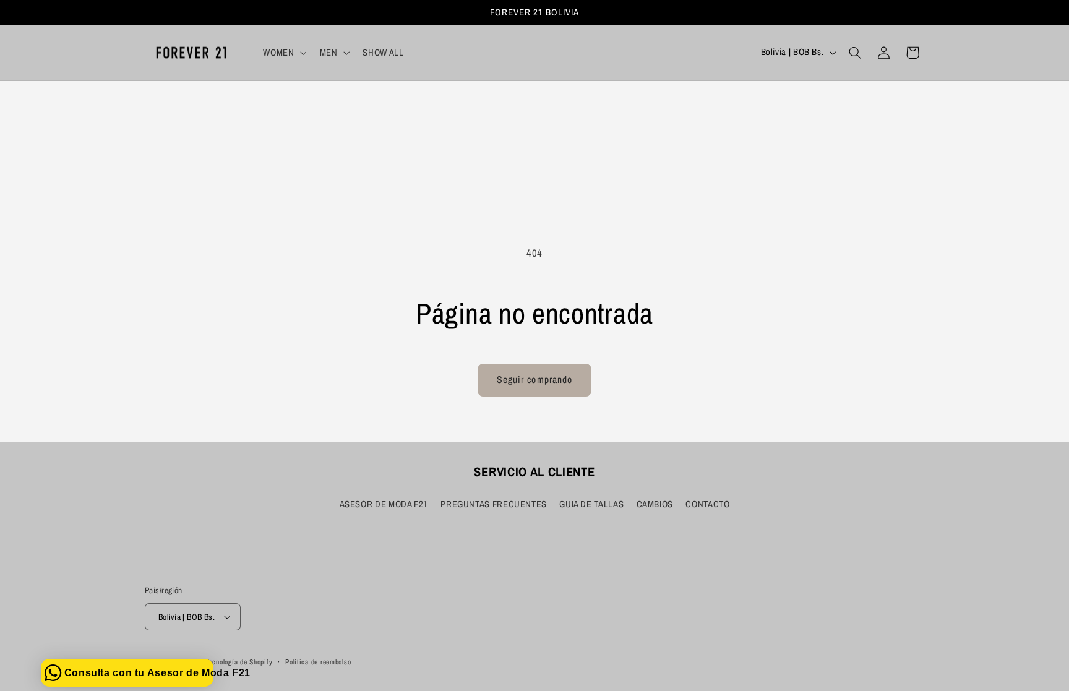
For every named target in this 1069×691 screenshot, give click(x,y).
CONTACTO (707, 504)
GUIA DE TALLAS (591, 504)
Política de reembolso (318, 662)
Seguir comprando (534, 379)
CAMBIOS (655, 504)
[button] (283, 52)
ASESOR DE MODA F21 (384, 504)
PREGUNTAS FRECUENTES (493, 504)
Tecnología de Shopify (238, 662)
